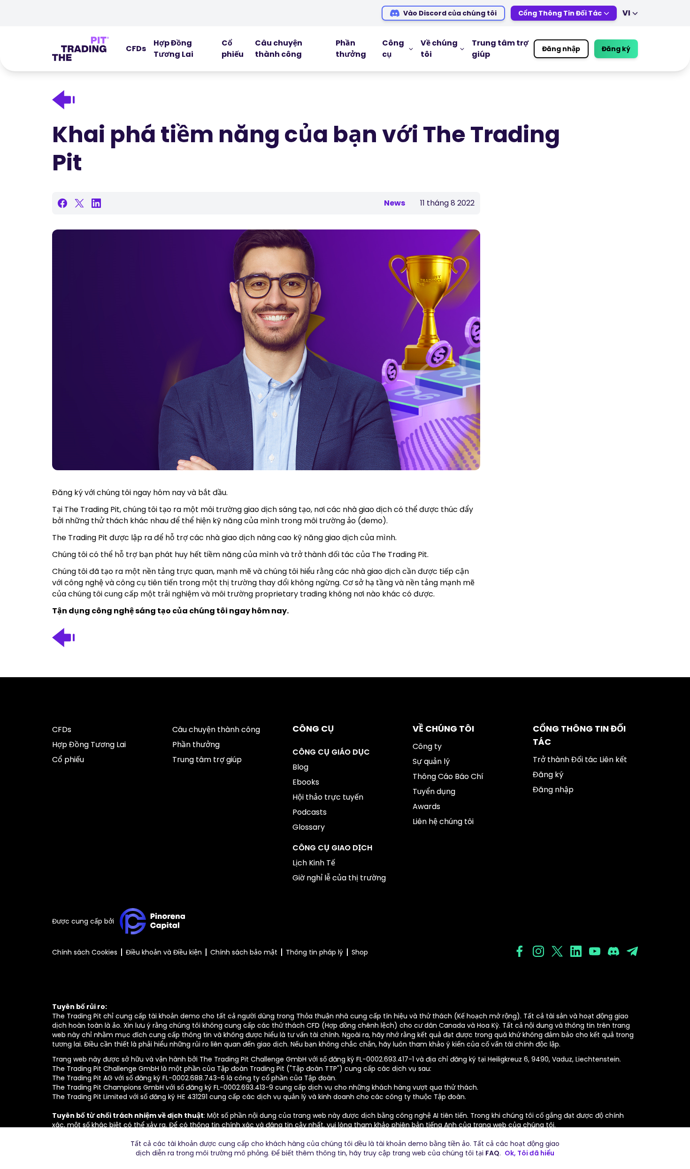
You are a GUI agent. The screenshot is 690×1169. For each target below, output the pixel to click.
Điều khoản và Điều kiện (164, 952)
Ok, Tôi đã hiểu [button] (529, 1153)
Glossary (308, 827)
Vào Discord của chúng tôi (450, 13)
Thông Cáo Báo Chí (448, 776)
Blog (300, 767)
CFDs (136, 48)
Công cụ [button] (393, 49)
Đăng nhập (561, 48)
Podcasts (309, 812)
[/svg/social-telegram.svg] (632, 951)
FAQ (492, 1153)
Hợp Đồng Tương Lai (173, 49)
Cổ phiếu (233, 49)
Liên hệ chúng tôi (443, 821)
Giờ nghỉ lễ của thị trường (339, 877)
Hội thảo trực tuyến (327, 797)
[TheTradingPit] (80, 49)
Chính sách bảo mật (243, 952)
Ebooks (305, 782)
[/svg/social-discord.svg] (613, 951)
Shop (360, 952)
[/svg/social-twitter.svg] (557, 951)
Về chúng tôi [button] (439, 49)
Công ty (427, 746)
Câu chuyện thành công (278, 49)
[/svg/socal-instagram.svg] (538, 951)
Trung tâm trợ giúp (207, 759)
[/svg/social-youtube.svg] (594, 951)
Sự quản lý (431, 761)
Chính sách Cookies (84, 952)
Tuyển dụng (434, 791)
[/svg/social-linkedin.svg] (576, 951)
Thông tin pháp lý (314, 952)
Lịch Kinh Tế (313, 862)
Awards (426, 806)
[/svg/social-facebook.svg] (519, 951)
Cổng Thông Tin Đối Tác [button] (560, 13)
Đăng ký (616, 48)
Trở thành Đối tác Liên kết (580, 759)
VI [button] (626, 13)
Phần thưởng (351, 49)
